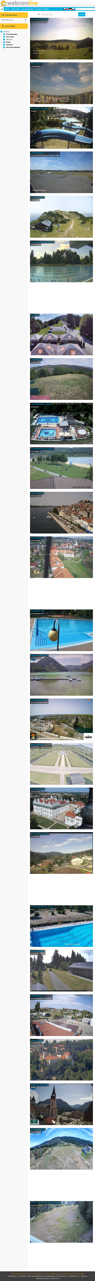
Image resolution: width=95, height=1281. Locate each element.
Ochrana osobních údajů (76, 1274)
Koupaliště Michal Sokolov (42, 449)
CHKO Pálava (36, 996)
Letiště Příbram (37, 153)
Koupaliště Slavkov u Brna (42, 907)
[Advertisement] (73, 3)
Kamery (7, 9)
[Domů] (2, 9)
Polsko (8, 42)
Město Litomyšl (37, 789)
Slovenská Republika (13, 47)
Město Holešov (37, 744)
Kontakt (46, 9)
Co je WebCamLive (27, 9)
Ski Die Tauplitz (37, 197)
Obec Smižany (37, 538)
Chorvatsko (10, 37)
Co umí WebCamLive (53, 1274)
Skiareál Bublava (38, 1129)
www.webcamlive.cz (38, 1276)
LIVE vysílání (15, 9)
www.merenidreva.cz (43, 1278)
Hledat (82, 14)
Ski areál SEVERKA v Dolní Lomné (45, 1202)
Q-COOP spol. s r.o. (62, 1276)
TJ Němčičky (36, 359)
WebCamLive (19, 3)
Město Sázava (37, 1040)
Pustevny (35, 315)
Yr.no (57, 1278)
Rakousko (9, 45)
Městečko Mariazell (39, 655)
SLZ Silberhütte (38, 951)
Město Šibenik (37, 493)
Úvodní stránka (16, 1274)
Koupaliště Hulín (38, 611)
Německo (9, 39)
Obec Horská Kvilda (39, 19)
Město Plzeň (36, 64)
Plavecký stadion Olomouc (42, 242)
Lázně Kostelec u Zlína (40, 404)
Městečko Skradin (39, 700)
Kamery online (27, 1274)
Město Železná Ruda (40, 833)
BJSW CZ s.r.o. (75, 1276)
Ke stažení (38, 9)
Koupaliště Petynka (39, 108)
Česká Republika (11, 34)
